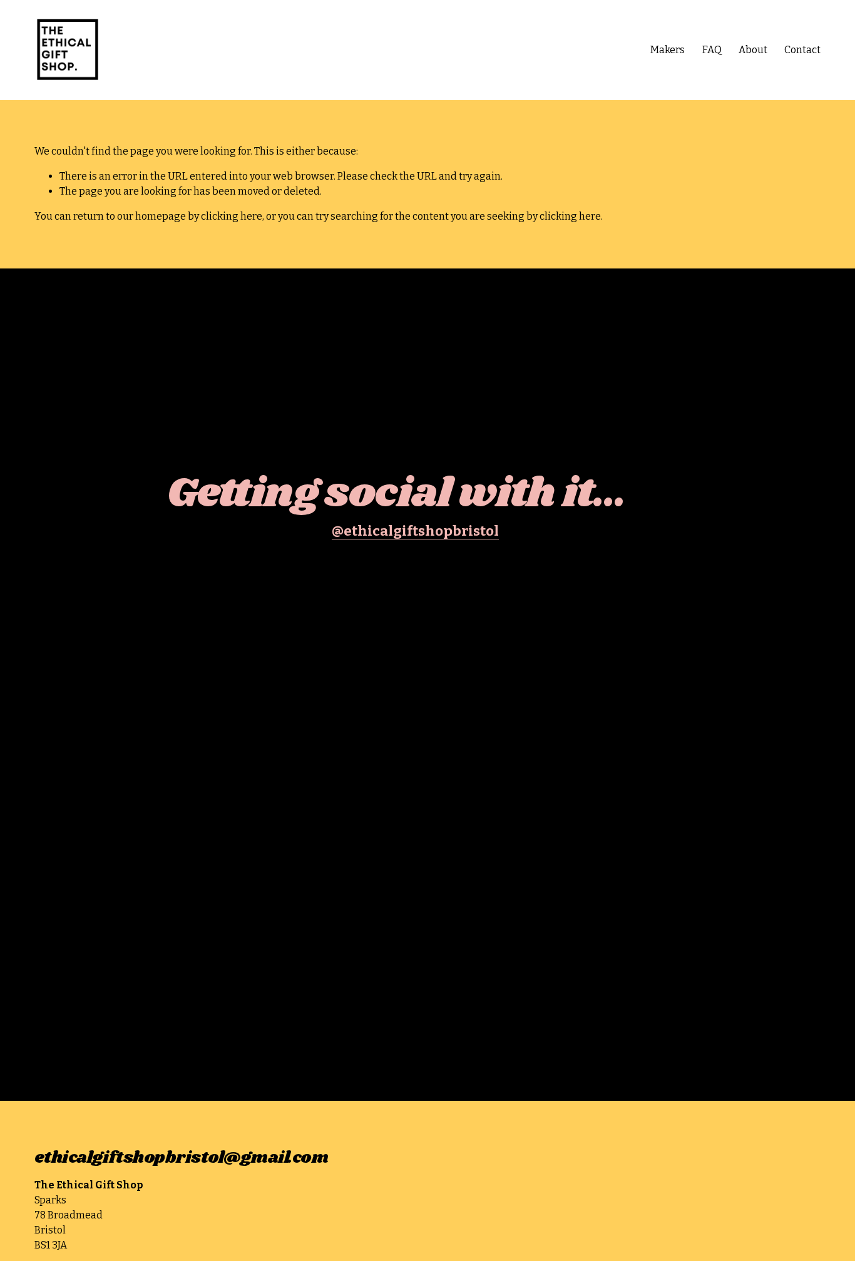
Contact (802, 50)
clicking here (231, 216)
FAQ (712, 50)
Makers (667, 50)
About (753, 50)
